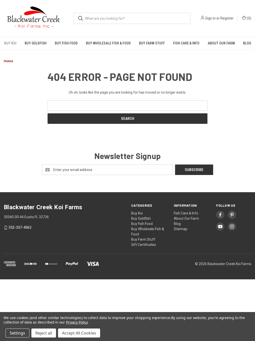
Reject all (43, 333)
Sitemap (180, 229)
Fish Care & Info (186, 43)
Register (227, 18)
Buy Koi (10, 43)
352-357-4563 (19, 227)
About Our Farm (221, 43)
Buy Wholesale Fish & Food (108, 43)
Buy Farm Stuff (152, 43)
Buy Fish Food (66, 43)
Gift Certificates (143, 245)
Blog (247, 43)
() (248, 18)
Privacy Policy (77, 322)
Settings (17, 333)
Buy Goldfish (36, 43)
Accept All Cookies (79, 333)
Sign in (210, 18)
